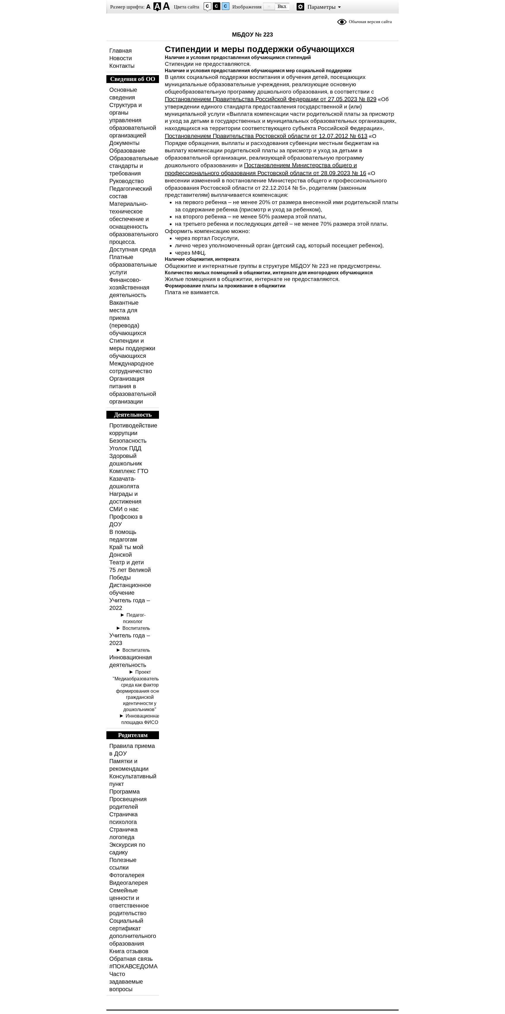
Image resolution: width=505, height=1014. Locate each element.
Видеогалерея (128, 883)
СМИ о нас (124, 509)
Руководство (126, 181)
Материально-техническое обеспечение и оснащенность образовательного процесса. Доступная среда (133, 227)
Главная (120, 50)
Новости (120, 58)
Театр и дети (126, 562)
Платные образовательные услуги (133, 264)
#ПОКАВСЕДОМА (133, 966)
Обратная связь (131, 959)
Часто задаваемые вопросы (126, 981)
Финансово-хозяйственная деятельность (129, 287)
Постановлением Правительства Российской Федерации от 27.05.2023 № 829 (270, 99)
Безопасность (127, 440)
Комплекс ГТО (128, 471)
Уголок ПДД (125, 448)
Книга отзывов (128, 951)
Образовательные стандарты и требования (133, 166)
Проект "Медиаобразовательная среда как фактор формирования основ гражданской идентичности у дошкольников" (140, 690)
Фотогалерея (126, 875)
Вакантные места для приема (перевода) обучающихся (127, 317)
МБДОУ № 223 (252, 34)
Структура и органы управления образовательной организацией (132, 120)
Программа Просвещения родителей (128, 799)
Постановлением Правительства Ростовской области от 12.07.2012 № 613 (266, 136)
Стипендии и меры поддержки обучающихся (132, 348)
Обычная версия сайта (370, 21)
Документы (124, 143)
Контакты (121, 66)
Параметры (321, 7)
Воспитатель (136, 628)
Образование (127, 150)
